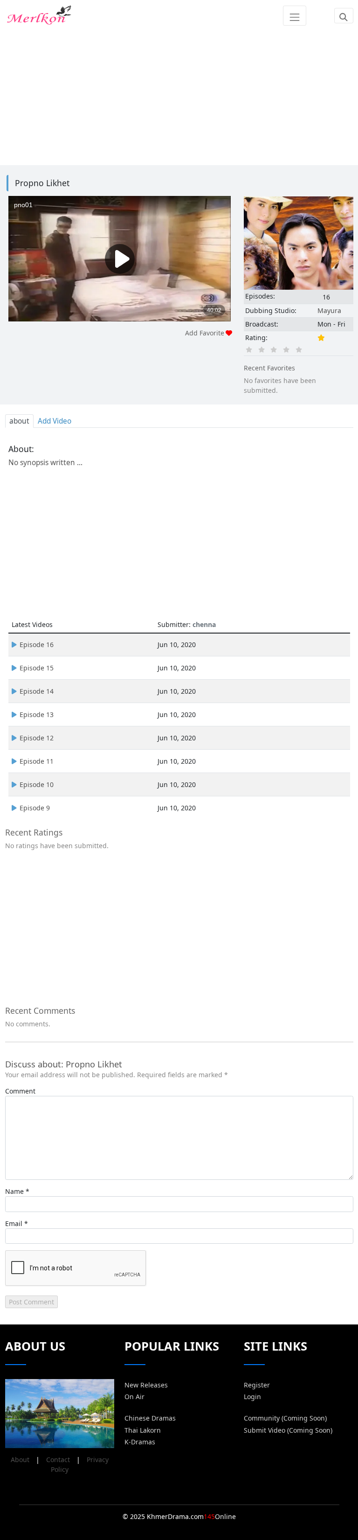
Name (14, 1191)
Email (13, 1223)
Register (257, 1384)
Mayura (329, 310)
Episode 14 (37, 691)
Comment (20, 1091)
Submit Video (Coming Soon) (288, 1430)
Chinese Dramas (150, 1418)
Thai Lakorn (142, 1430)
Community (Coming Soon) (285, 1418)
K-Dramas (139, 1441)
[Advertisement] (179, 96)
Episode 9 (35, 807)
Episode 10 (37, 784)
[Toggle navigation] (294, 15)
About (20, 1459)
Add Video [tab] (54, 421)
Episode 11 (37, 761)
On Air (134, 1396)
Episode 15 (37, 667)
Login (252, 1396)
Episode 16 (37, 644)
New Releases (146, 1384)
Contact (58, 1459)
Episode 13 (37, 714)
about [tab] (19, 421)
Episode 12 (37, 737)
